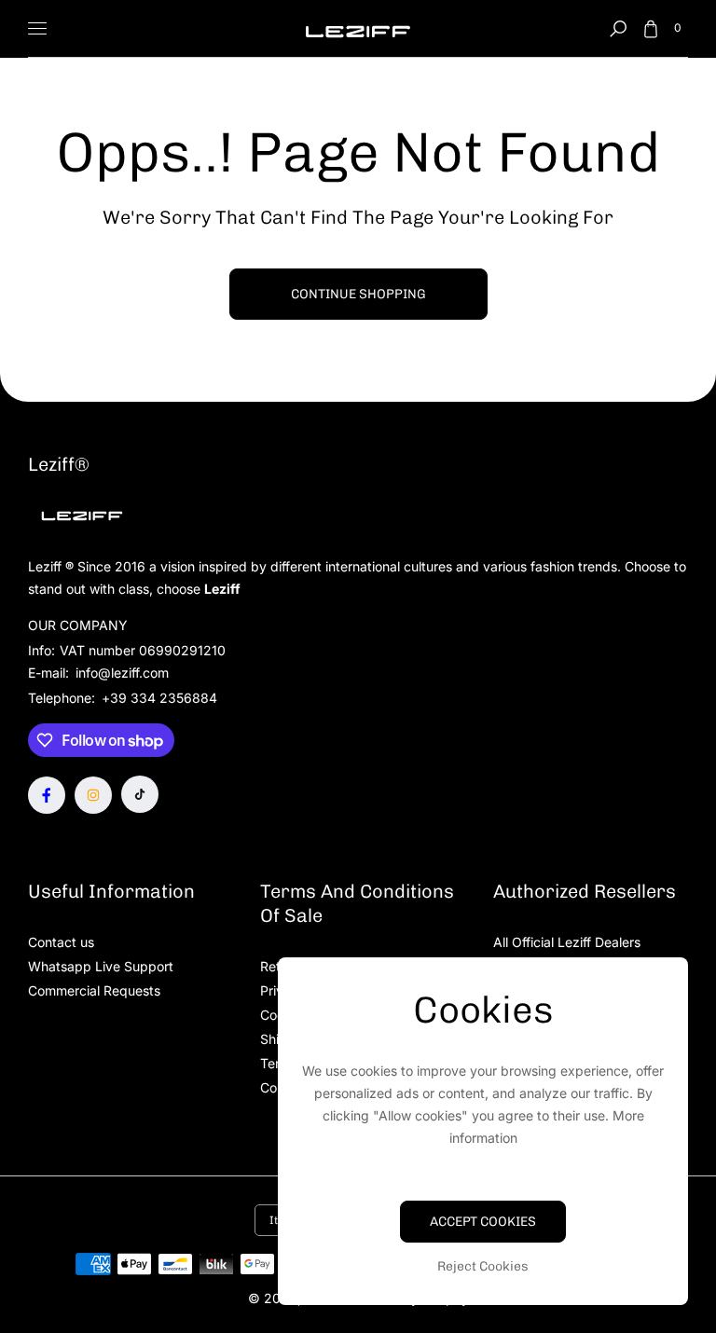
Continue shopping (358, 294)
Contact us (61, 942)
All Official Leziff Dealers (566, 942)
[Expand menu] (37, 28)
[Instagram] (93, 795)
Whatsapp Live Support (100, 966)
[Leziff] (358, 28)
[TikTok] (139, 794)
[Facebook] (46, 795)
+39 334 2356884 (159, 698)
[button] (618, 28)
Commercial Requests (94, 990)
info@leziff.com (120, 672)
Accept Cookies (483, 1222)
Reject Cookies (483, 1266)
